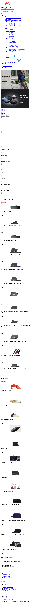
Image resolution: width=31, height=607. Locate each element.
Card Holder (12, 40)
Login (4, 67)
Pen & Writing (12, 42)
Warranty (5, 584)
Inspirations (6, 53)
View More (3, 202)
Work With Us (6, 574)
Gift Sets (8, 28)
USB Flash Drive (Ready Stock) (14, 20)
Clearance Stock (10, 51)
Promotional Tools (7, 585)
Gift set (11, 29)
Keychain (11, 36)
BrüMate (8, 19)
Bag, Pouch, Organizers (12, 21)
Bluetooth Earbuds (5, 161)
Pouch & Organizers (14, 24)
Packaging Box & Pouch (15, 50)
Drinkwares (3, 178)
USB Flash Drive (5, 149)
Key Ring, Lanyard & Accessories (17, 49)
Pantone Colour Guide (8, 588)
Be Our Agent (6, 576)
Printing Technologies (8, 587)
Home (4, 15)
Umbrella (11, 34)
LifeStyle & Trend (10, 31)
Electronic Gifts (12, 27)
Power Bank (4, 155)
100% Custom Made (8, 599)
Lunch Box (11, 37)
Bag (2, 172)
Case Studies (6, 597)
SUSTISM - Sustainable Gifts (13, 18)
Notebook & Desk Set (14, 41)
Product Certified (7, 590)
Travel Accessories (13, 45)
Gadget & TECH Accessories (13, 25)
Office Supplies (10, 38)
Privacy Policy (6, 578)
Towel (10, 33)
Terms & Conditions (8, 577)
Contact (5, 63)
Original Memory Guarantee (9, 589)
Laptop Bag (12, 23)
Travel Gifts (9, 44)
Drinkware (11, 32)
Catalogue (5, 596)
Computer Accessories (6, 167)
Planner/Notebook (5, 190)
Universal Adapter (13, 46)
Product (5, 16)
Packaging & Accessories (12, 47)
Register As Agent (7, 66)
